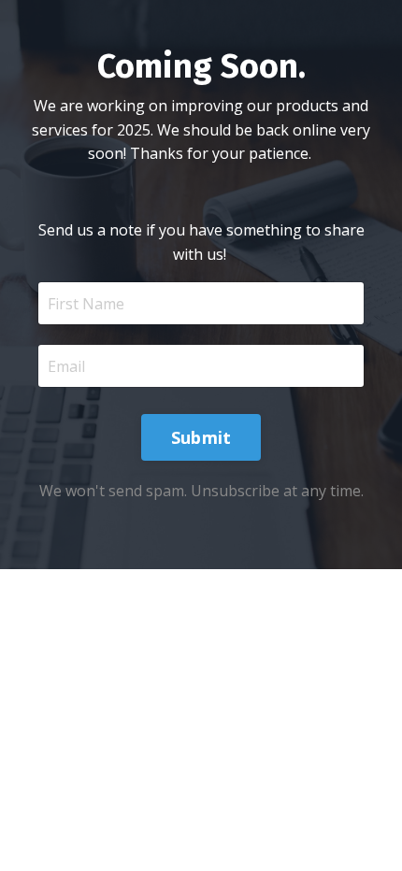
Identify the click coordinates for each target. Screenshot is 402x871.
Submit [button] (201, 437)
